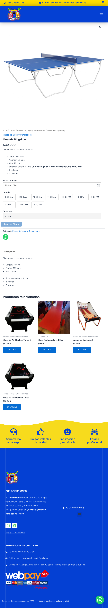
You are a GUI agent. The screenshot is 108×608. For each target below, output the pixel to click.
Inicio (5, 130)
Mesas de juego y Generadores (31, 130)
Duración (7, 211)
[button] (101, 14)
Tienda (12, 130)
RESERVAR (12, 349)
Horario (6, 192)
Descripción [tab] (9, 251)
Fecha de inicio (10, 180)
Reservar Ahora (11, 224)
